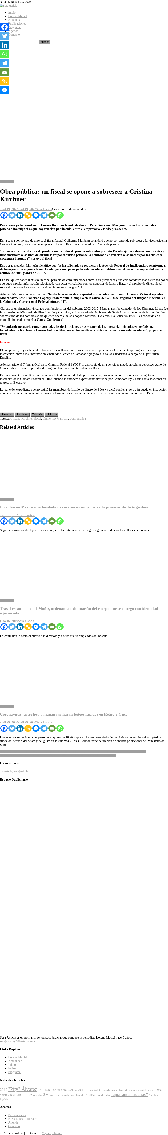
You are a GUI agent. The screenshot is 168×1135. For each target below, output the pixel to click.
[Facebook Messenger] (36, 215)
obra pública (78, 418)
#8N (10, 1095)
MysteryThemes (52, 1133)
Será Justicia (44, 209)
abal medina (55, 1095)
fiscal (37, 418)
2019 (3, 1090)
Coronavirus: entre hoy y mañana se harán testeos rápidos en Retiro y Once (63, 714)
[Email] (52, 215)
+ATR (41, 1089)
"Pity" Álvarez (22, 1089)
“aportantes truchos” (129, 1094)
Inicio (12, 12)
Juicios (12, 1064)
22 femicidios (35, 1095)
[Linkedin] (20, 215)
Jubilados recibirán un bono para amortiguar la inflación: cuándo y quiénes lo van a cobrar (58, 755)
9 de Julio (56, 1089)
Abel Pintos (91, 1095)
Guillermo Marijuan (55, 418)
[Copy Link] (28, 215)
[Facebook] (4, 215)
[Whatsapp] (60, 215)
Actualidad (15, 20)
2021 (80, 1089)
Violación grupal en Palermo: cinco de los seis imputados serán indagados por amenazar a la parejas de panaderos (73, 751)
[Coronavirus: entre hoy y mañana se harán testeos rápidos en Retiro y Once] (84, 671)
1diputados (79, 1095)
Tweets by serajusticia (14, 771)
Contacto (14, 34)
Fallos (12, 1068)
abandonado (68, 1095)
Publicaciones (17, 23)
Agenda (13, 31)
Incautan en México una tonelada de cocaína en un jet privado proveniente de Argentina (74, 507)
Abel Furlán (104, 1095)
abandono (20, 1094)
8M (46, 1094)
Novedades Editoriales (22, 1118)
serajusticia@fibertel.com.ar (18, 1041)
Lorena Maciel (17, 16)
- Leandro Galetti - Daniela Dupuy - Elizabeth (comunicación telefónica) (118, 1089)
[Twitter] (12, 215)
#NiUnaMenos (70, 1089)
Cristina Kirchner (21, 418)
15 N (47, 1089)
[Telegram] (44, 215)
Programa (14, 27)
